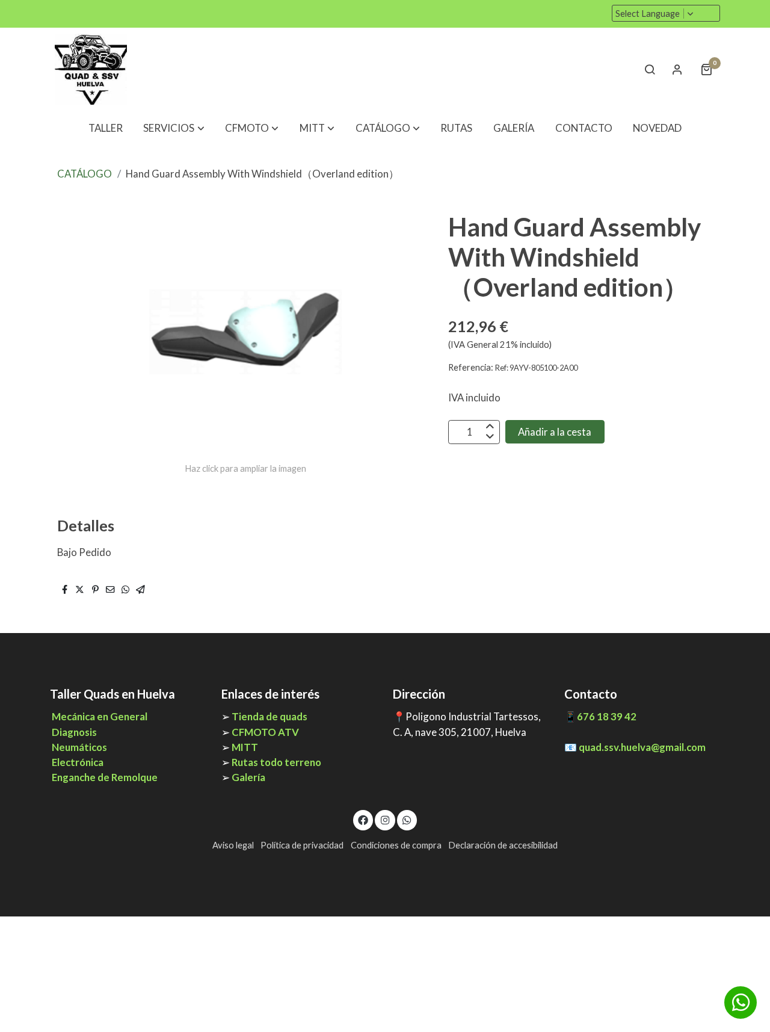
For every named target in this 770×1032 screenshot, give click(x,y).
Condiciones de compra (396, 845)
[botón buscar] (649, 69)
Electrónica (77, 762)
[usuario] (677, 69)
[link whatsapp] (407, 819)
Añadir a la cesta (554, 431)
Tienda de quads (269, 716)
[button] (174, 128)
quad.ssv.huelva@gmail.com (642, 747)
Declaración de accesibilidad (503, 845)
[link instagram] (385, 819)
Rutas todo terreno (276, 762)
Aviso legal (233, 845)
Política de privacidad (301, 845)
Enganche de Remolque (104, 777)
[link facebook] (363, 819)
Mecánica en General (98, 716)
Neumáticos (79, 747)
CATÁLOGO (84, 173)
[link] (91, 69)
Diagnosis (74, 732)
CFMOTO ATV (265, 732)
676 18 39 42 (606, 716)
